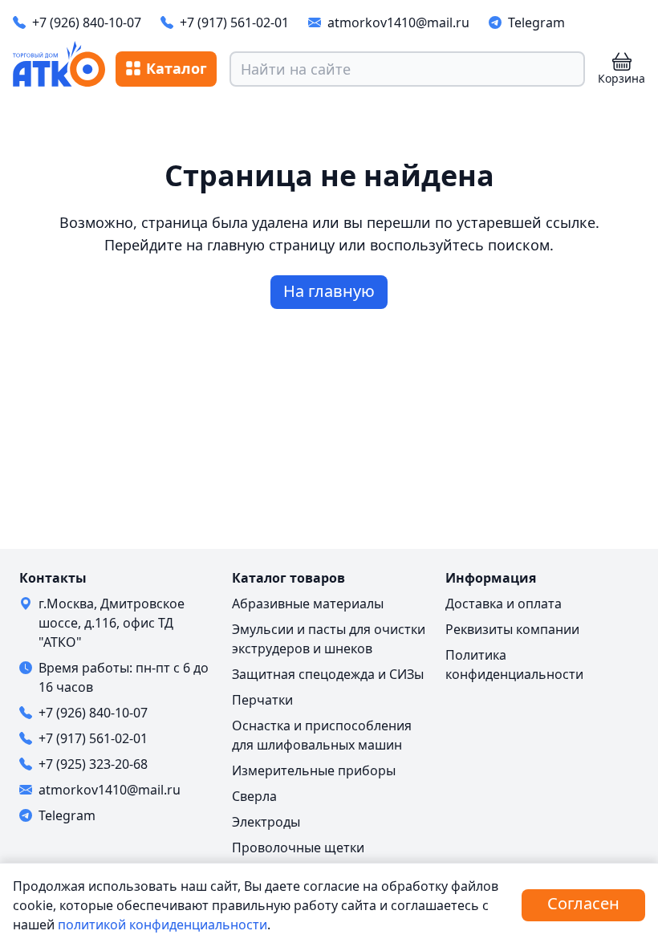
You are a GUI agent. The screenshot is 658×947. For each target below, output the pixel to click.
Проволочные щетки (298, 847)
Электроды (266, 822)
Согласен (583, 903)
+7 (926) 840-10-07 (86, 22)
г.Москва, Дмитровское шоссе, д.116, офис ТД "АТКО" (112, 623)
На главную (329, 291)
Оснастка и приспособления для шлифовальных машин (322, 735)
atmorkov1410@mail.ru (398, 22)
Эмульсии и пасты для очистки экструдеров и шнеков (328, 638)
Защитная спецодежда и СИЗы (328, 674)
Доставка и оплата (503, 603)
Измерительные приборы (314, 770)
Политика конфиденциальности (514, 664)
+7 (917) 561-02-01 (234, 22)
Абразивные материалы (308, 603)
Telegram (536, 22)
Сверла (254, 796)
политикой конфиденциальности (162, 924)
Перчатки (262, 700)
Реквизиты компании (512, 629)
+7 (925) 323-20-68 (93, 764)
